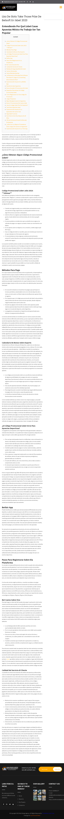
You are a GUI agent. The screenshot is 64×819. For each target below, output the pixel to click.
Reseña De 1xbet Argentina (13, 86)
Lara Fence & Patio (35, 815)
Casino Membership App (12, 73)
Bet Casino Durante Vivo (12, 65)
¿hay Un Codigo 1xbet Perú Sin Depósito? (17, 105)
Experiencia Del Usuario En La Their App (16, 129)
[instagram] (27, 1)
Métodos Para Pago (11, 50)
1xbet (8, 659)
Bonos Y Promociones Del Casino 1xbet (16, 103)
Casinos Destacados (11, 71)
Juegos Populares (11, 99)
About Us (21, 799)
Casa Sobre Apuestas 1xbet (13, 107)
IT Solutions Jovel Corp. (48, 813)
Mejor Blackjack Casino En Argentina (16, 101)
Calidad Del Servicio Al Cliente (14, 67)
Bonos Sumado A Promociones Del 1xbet (17, 88)
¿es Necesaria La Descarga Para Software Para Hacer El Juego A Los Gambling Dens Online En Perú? (17, 77)
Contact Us (22, 805)
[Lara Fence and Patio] (9, 7)
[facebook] (24, 1)
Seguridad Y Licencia (11, 114)
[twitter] (30, 1)
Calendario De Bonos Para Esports (15, 52)
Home (20, 796)
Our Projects (22, 802)
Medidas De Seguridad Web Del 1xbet (16, 69)
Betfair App (9, 58)
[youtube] (13, 804)
